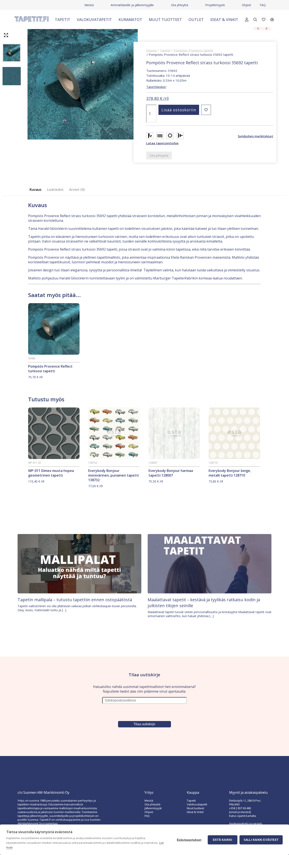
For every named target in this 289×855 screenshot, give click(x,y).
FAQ (263, 5)
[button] (206, 110)
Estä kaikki (222, 839)
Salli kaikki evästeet (261, 839)
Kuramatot (130, 19)
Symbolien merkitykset (255, 136)
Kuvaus (35, 189)
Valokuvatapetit (94, 19)
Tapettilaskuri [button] (156, 87)
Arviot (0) (77, 189)
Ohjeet (246, 5)
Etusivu (151, 50)
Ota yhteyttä (179, 5)
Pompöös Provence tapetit (193, 50)
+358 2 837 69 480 (240, 808)
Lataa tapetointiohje (162, 143)
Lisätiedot (55, 189)
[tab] (37, 190)
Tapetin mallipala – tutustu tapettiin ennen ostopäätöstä (75, 600)
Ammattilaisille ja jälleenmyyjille (132, 5)
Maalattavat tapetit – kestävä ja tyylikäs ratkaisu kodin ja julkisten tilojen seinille (204, 602)
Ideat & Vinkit (224, 19)
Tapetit (62, 19)
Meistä (89, 5)
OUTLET (196, 19)
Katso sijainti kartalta (242, 816)
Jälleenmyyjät (153, 808)
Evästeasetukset (189, 839)
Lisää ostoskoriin (178, 109)
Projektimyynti (215, 5)
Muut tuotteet (165, 19)
